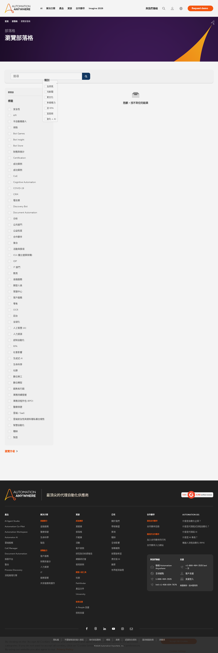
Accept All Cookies (179, 641)
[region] (109, 645)
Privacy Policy (65, 649)
